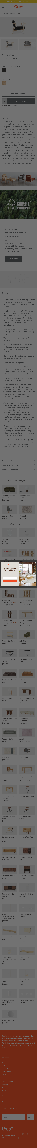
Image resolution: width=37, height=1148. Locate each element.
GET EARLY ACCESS (9, 580)
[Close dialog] (35, 562)
